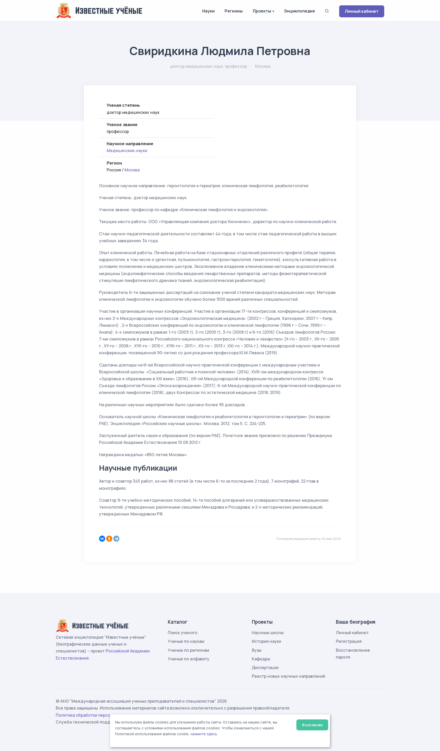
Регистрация (349, 641)
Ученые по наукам (186, 641)
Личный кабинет (362, 11)
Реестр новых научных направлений (288, 676)
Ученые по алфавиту (188, 659)
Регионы (234, 11)
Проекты (262, 11)
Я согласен (312, 724)
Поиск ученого (182, 632)
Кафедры (261, 659)
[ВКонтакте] (102, 539)
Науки (208, 11)
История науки (266, 641)
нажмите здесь (203, 734)
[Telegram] (116, 539)
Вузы (257, 650)
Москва (132, 170)
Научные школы (268, 632)
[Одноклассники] (109, 539)
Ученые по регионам (188, 650)
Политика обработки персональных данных (100, 715)
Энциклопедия (299, 11)
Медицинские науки (127, 150)
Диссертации (265, 667)
